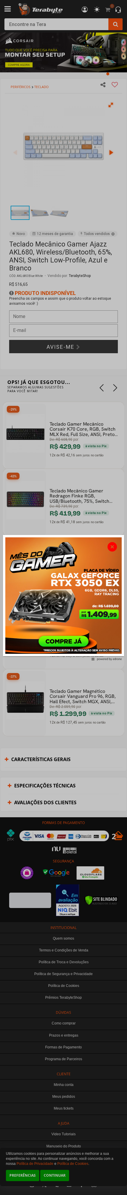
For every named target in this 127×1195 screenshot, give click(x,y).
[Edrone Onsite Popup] (63, 597)
